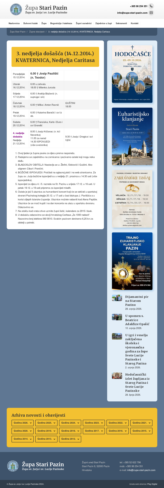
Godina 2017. (92, 430)
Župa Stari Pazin (17, 31)
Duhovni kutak (30, 23)
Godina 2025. (45, 422)
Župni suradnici (84, 23)
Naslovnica (14, 23)
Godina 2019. (45, 430)
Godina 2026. (21, 422)
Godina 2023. (92, 422)
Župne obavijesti (37, 31)
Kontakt (134, 23)
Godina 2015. (140, 430)
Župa (43, 23)
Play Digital (143, 484)
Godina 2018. (68, 430)
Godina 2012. (68, 438)
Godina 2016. (116, 430)
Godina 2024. (68, 422)
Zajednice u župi (103, 23)
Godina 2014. (21, 438)
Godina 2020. (21, 430)
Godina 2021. (140, 422)
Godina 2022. (116, 422)
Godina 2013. (45, 438)
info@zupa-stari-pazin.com (141, 470)
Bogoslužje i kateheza (61, 23)
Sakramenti (121, 23)
